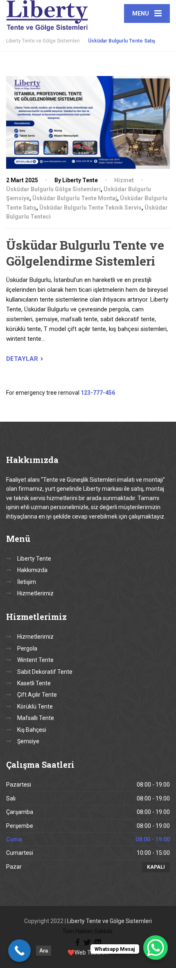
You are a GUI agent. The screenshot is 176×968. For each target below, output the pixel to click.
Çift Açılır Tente (37, 694)
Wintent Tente (35, 660)
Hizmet (124, 180)
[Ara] (19, 950)
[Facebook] (77, 941)
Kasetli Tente (34, 683)
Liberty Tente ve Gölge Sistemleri (109, 921)
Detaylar (22, 358)
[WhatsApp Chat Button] (155, 947)
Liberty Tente (34, 558)
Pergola (27, 648)
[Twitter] (87, 941)
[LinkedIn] (97, 941)
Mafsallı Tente (35, 718)
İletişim (26, 582)
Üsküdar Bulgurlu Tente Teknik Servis (90, 207)
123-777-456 (98, 392)
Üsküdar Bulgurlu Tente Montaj (74, 198)
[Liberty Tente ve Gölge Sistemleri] (47, 15)
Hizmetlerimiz (35, 593)
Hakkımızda (32, 570)
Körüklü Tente (35, 706)
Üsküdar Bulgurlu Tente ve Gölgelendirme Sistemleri (85, 253)
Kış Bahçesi (31, 730)
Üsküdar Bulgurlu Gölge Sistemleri (53, 189)
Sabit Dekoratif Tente (44, 671)
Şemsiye (28, 741)
